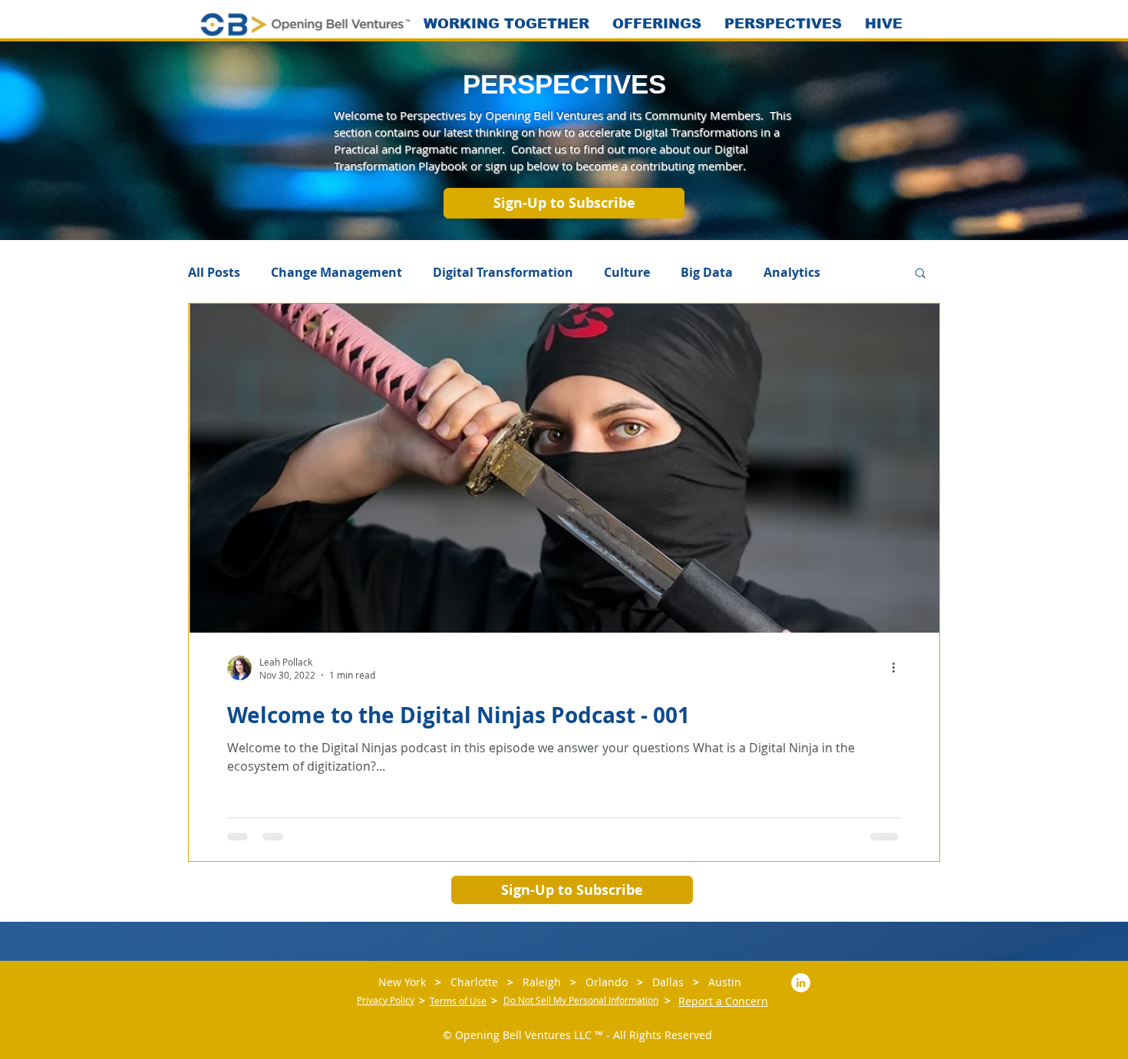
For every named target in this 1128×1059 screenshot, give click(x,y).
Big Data (707, 272)
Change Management (336, 272)
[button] (564, 203)
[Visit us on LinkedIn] (800, 982)
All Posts (214, 272)
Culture (627, 272)
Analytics (792, 272)
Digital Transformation (503, 272)
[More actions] (898, 668)
